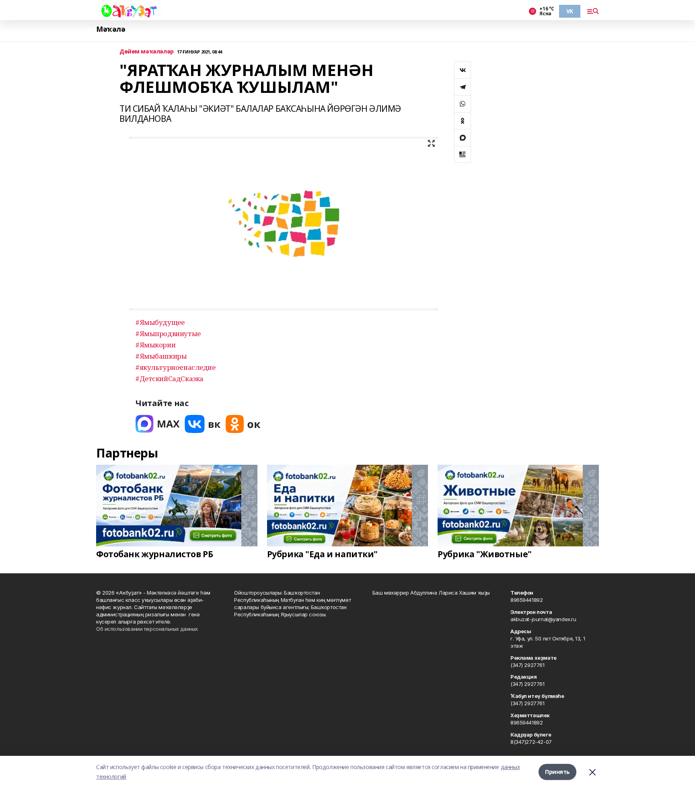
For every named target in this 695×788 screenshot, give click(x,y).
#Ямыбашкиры (161, 356)
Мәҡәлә (110, 29)
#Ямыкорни (155, 344)
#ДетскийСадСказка (170, 378)
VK (569, 11)
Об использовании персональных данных (147, 629)
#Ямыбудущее (160, 322)
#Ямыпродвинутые (168, 333)
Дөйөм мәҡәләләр (146, 51)
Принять (557, 772)
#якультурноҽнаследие (176, 367)
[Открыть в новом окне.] (158, 424)
